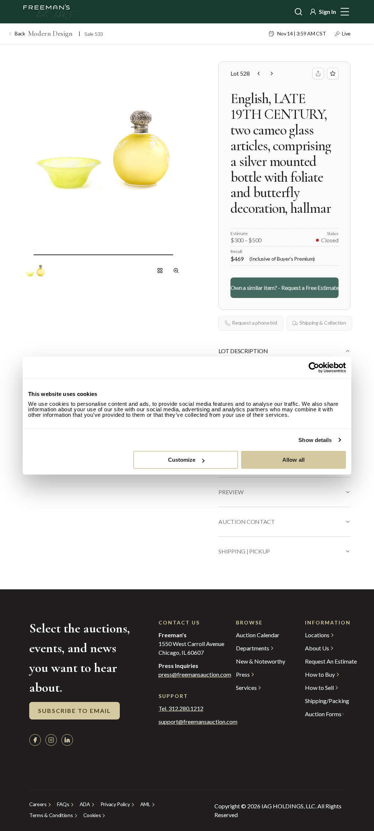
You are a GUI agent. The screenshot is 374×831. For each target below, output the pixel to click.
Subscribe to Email (74, 710)
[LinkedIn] (67, 740)
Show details (315, 440)
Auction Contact (246, 521)
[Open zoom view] (176, 270)
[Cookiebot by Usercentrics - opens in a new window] (314, 367)
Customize (182, 460)
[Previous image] (27, 254)
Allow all (293, 460)
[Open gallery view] (160, 270)
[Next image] (179, 254)
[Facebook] (35, 740)
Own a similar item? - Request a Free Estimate (284, 287)
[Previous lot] (258, 73)
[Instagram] (51, 740)
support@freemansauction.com (183, 722)
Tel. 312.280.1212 (181, 708)
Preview (230, 491)
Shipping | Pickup (244, 551)
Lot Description (243, 350)
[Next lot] (272, 73)
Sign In (327, 11)
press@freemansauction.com (195, 674)
